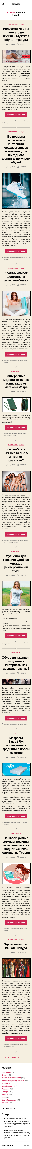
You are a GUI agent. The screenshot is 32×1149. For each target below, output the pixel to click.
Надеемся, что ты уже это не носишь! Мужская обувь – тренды (16, 34)
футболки (7, 644)
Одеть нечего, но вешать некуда (16, 946)
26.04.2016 (23, 575)
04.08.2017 (23, 285)
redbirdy (13, 44)
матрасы (6, 824)
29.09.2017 (23, 167)
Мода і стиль (13, 24)
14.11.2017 (23, 44)
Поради (21, 24)
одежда (26, 642)
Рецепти (5, 1094)
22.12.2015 (23, 952)
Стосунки (5, 1103)
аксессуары (7, 433)
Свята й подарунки (9, 1100)
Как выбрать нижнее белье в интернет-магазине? (16, 454)
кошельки (26, 433)
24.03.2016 (23, 673)
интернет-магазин (9, 121)
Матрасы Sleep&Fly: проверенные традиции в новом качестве (16, 745)
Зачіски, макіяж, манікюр (11, 1078)
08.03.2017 (23, 391)
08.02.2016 (23, 857)
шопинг (6, 362)
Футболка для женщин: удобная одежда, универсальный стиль (16, 563)
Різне (16, 733)
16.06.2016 (23, 465)
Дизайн (4, 1075)
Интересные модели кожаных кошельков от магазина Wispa (16, 381)
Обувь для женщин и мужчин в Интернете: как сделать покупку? (16, 663)
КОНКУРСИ (6, 1083)
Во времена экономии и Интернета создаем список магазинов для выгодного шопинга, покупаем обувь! (16, 149)
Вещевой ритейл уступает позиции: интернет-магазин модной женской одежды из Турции (16, 845)
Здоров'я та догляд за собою (13, 1080)
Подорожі (5, 1089)
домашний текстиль (10, 822)
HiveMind (16, 4)
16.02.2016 (23, 757)
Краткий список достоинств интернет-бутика (16, 276)
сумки (14, 435)
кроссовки (18, 257)
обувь (25, 121)
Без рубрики (6, 1072)
